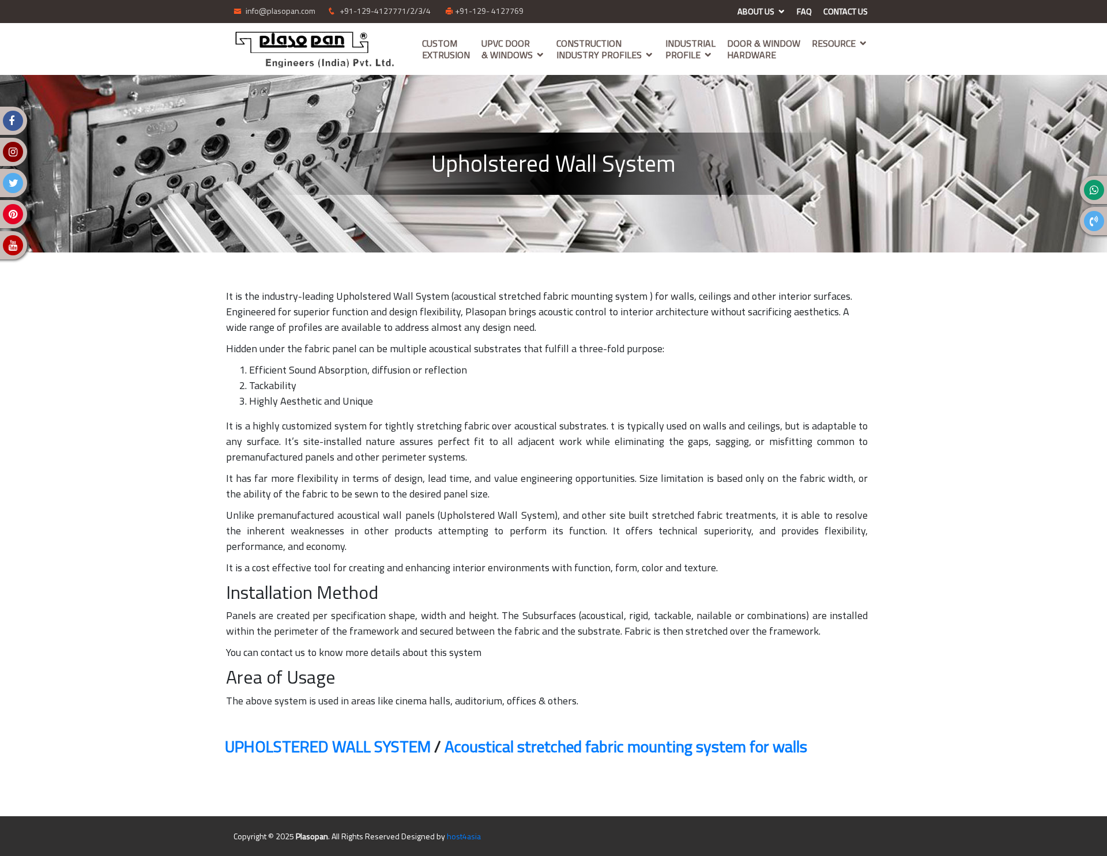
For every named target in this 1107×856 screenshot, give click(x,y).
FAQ (804, 11)
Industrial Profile (690, 49)
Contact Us (845, 11)
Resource (834, 43)
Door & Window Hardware (763, 49)
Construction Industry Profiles (599, 49)
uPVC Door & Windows (507, 49)
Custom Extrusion (446, 49)
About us (755, 11)
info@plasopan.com (279, 11)
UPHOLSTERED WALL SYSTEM (328, 746)
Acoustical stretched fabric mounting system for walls (626, 746)
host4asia (464, 836)
